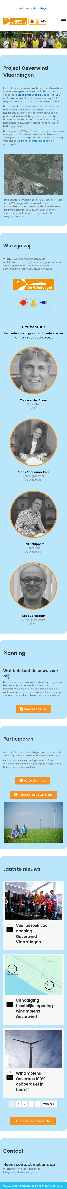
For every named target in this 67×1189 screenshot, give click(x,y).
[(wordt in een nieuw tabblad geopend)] (33, 284)
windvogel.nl (10, 144)
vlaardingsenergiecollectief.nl (33, 140)
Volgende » (49, 1104)
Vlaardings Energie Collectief (36, 94)
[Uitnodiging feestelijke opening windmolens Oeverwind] (33, 989)
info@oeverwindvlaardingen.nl (33, 8)
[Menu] (63, 20)
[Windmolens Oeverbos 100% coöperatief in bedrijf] (33, 1063)
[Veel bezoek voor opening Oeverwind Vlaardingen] (33, 915)
